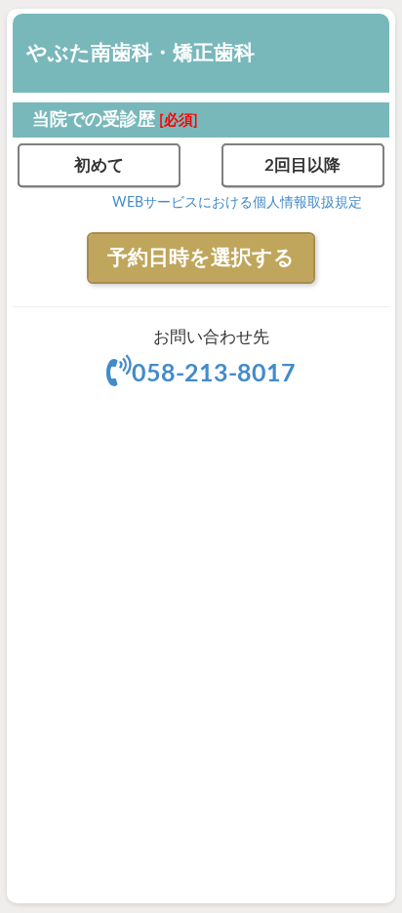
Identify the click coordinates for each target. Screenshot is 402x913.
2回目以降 (302, 165)
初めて (99, 165)
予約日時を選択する (201, 258)
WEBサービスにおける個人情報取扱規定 (237, 203)
